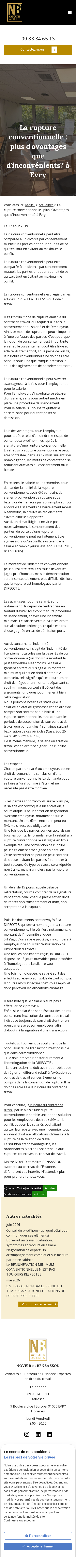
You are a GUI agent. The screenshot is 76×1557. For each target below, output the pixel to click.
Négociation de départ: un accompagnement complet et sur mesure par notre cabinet (37, 1255)
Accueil (30, 205)
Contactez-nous (32, 49)
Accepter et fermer (40, 1546)
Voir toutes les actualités (40, 1304)
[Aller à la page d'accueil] (15, 12)
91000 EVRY (38, 1406)
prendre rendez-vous (28, 1176)
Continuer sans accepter (19, 1520)
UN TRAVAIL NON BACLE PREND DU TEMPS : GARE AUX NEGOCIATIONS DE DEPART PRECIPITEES (35, 1291)
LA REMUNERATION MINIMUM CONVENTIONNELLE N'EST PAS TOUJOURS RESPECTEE (30, 1269)
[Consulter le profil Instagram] (27, 30)
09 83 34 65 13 (38, 38)
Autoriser (50, 1188)
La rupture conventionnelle (24, 262)
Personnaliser (40, 1536)
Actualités (46, 205)
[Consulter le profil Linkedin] (38, 30)
